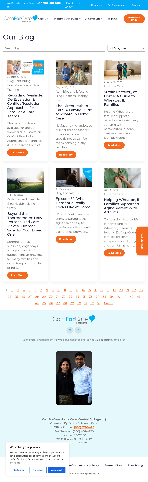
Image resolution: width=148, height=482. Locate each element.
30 (51, 296)
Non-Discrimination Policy (82, 465)
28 (37, 296)
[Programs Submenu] (119, 18)
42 (132, 296)
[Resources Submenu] (104, 5)
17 (101, 290)
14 (83, 290)
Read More (17, 152)
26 (23, 296)
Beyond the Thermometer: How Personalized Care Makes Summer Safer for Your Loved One (24, 224)
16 (95, 290)
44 (37, 303)
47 (58, 303)
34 (77, 296)
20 (121, 290)
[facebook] (78, 330)
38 (104, 296)
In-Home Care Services (66, 19)
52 (92, 303)
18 (108, 290)
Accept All (56, 470)
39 (111, 296)
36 (90, 296)
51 (85, 303)
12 (71, 290)
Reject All (38, 470)
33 (70, 296)
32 (63, 296)
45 (44, 303)
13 (77, 290)
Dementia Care (92, 19)
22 (134, 290)
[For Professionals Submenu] (128, 5)
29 (44, 296)
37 (97, 296)
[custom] (69, 330)
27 (30, 296)
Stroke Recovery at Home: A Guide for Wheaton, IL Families (120, 98)
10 (58, 290)
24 (9, 296)
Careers (136, 5)
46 (51, 303)
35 (84, 296)
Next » (108, 303)
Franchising (135, 465)
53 (98, 303)
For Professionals (117, 5)
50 (79, 303)
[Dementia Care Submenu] (102, 18)
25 (16, 296)
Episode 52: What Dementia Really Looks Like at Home (73, 203)
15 (89, 290)
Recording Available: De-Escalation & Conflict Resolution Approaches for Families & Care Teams (25, 105)
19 (114, 290)
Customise (18, 470)
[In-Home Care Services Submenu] (80, 18)
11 (65, 290)
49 (72, 303)
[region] (37, 459)
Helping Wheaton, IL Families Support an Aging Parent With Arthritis (122, 206)
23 (141, 290)
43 (138, 296)
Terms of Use (113, 465)
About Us (43, 19)
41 (125, 296)
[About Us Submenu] (50, 18)
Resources (96, 5)
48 (65, 303)
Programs (112, 19)
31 (57, 296)
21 (127, 290)
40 (118, 296)
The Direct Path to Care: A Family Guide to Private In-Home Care (74, 112)
